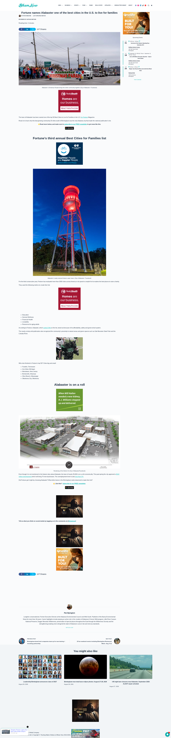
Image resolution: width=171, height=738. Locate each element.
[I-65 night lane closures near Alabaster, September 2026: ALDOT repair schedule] (131, 667)
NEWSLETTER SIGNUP (120, 5)
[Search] (148, 5)
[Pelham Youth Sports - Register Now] (69, 348)
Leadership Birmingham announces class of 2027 (40, 681)
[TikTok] (143, 5)
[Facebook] (135, 5)
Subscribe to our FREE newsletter (74, 483)
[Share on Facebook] (21, 29)
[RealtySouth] (69, 101)
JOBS (59, 5)
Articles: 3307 (69, 627)
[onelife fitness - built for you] (69, 559)
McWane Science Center (134, 47)
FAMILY (91, 5)
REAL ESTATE (98, 5)
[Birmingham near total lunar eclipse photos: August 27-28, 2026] (85, 667)
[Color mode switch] (151, 5)
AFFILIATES (108, 5)
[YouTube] (145, 5)
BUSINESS (67, 5)
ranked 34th (47, 328)
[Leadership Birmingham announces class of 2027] (40, 667)
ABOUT (130, 5)
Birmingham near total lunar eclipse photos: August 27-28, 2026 (85, 681)
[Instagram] (138, 5)
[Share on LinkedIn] (27, 29)
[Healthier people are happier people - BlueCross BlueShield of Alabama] (69, 153)
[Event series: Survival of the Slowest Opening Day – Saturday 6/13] (139, 41)
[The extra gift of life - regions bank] (69, 400)
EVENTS (76, 5)
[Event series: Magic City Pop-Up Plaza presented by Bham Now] (138, 66)
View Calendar (137, 79)
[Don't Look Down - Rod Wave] (69, 506)
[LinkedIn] (140, 5)
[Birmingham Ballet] (85, 733)
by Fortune (84, 117)
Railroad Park (132, 72)
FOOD (83, 5)
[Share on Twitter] (33, 29)
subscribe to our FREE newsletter (75, 124)
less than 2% (79, 476)
